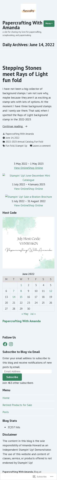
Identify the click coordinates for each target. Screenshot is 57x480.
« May (25, 314)
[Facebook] (5, 344)
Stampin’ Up (21, 145)
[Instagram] (10, 344)
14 (13, 297)
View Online (21, 168)
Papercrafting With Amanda (22, 25)
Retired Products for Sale (17, 405)
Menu (49, 23)
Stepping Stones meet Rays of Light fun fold (25, 74)
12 (50, 291)
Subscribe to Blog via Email (21, 352)
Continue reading (13, 126)
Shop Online (35, 168)
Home (6, 398)
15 (21, 297)
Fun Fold (38, 141)
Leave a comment (42, 146)
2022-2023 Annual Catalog (19, 141)
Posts (6, 412)
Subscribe (12, 377)
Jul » (33, 314)
